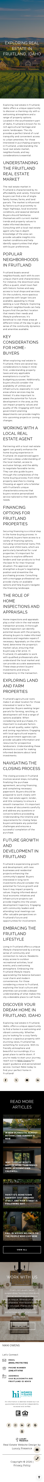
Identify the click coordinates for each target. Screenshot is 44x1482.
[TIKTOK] (28, 1425)
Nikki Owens (24, 1061)
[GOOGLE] (35, 1425)
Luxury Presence (22, 1448)
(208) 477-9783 (16, 1370)
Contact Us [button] (22, 1326)
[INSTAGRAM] (15, 1425)
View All (22, 1250)
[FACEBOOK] (8, 1425)
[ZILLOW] (22, 1431)
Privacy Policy (22, 1465)
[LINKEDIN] (22, 1425)
